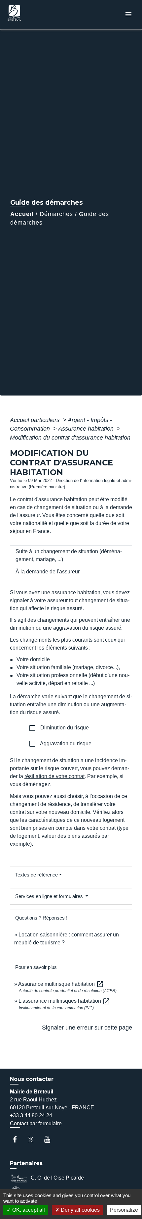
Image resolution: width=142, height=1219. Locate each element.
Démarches (56, 214)
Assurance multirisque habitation (61, 984)
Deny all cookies (79, 1210)
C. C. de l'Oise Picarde (57, 1177)
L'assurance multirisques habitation (64, 1001)
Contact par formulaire (36, 1123)
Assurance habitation (86, 428)
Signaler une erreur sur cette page (87, 1027)
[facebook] (18, 1139)
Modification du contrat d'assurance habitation (70, 437)
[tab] (71, 555)
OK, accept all (28, 1210)
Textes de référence (36, 874)
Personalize (124, 1210)
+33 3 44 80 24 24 (31, 1115)
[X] (34, 1139)
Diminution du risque (58, 728)
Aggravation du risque (59, 744)
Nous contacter (31, 1079)
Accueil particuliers (35, 420)
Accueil (22, 214)
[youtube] (50, 1139)
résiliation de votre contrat (54, 776)
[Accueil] (30, 14)
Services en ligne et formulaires (49, 896)
